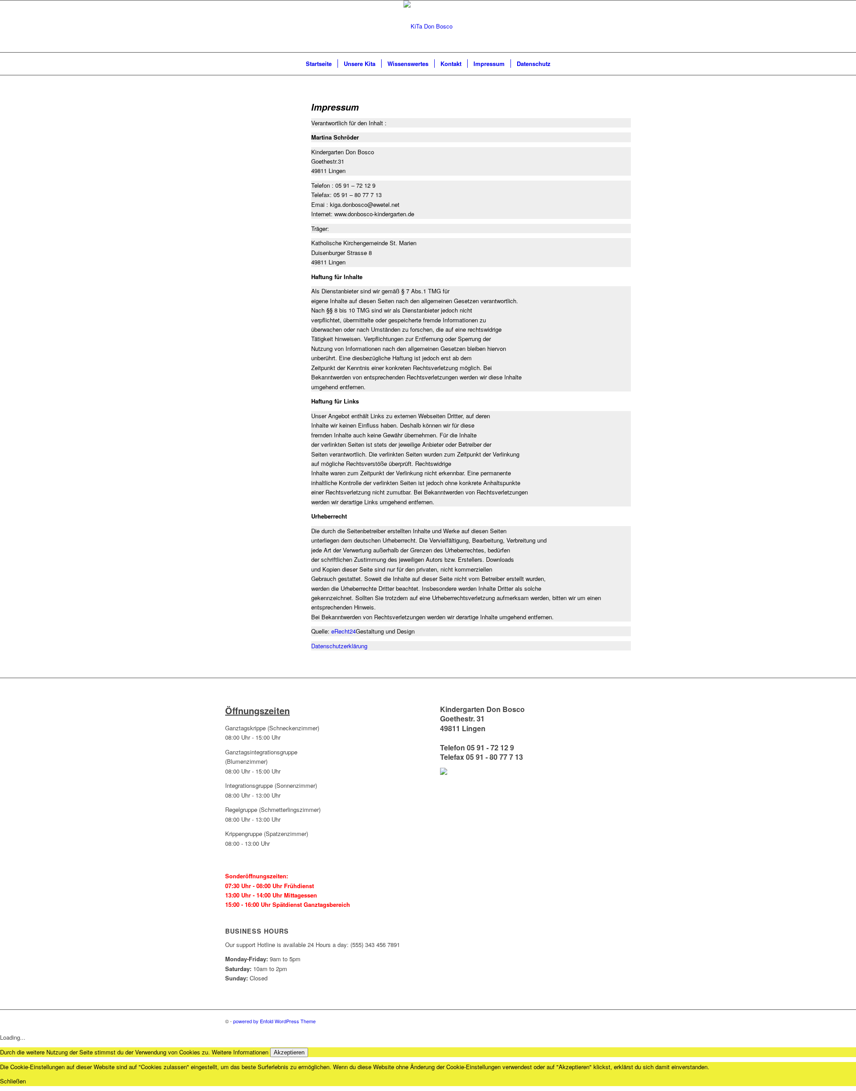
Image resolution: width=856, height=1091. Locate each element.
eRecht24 (343, 631)
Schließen (13, 1081)
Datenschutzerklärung (339, 646)
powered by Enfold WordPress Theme (274, 1021)
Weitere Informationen (240, 1052)
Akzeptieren (289, 1052)
